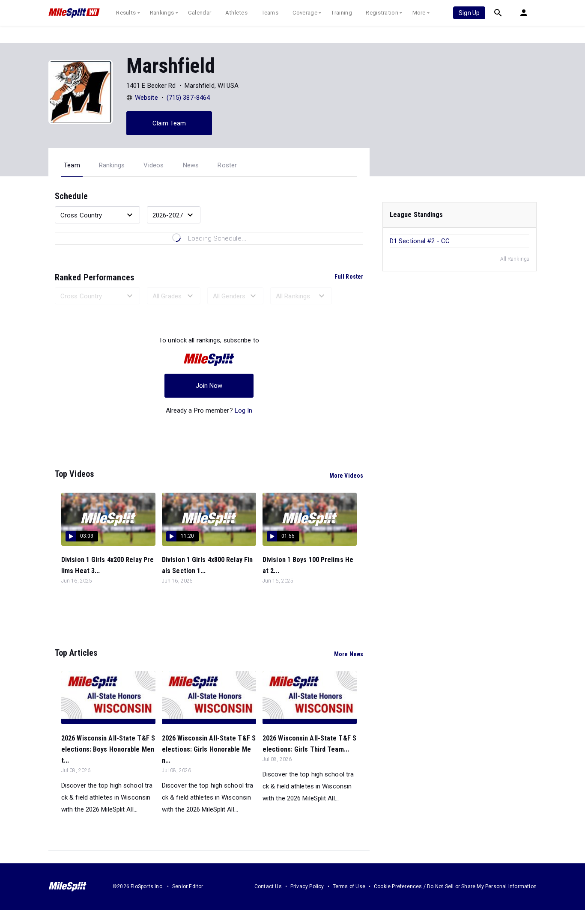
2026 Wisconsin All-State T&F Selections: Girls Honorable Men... (209, 749)
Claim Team (169, 123)
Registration (382, 12)
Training (341, 12)
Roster (227, 165)
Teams (270, 12)
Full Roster (348, 276)
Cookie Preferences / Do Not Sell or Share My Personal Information (455, 886)
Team (72, 165)
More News (348, 654)
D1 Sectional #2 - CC (420, 241)
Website (146, 97)
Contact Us (268, 886)
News (191, 165)
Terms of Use (349, 886)
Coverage (304, 12)
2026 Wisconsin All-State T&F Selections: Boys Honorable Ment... (108, 749)
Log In (244, 410)
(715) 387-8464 (188, 97)
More (419, 12)
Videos (153, 165)
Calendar (199, 12)
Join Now (209, 386)
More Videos (346, 475)
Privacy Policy (307, 886)
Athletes (236, 12)
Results (126, 12)
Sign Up (469, 12)
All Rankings (514, 259)
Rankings (162, 12)
